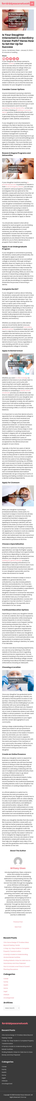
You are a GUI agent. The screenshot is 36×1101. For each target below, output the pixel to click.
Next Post (18, 927)
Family (5, 982)
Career (5, 979)
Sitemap (23, 1097)
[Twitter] (7, 58)
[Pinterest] (10, 58)
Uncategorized (8, 998)
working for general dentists (12, 561)
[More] (17, 58)
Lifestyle (6, 995)
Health (5, 985)
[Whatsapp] (14, 58)
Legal (5, 991)
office (23, 108)
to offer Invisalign (21, 378)
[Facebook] (3, 58)
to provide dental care (15, 183)
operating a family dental (11, 108)
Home (4, 50)
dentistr (11, 63)
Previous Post (18, 922)
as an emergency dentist (14, 187)
